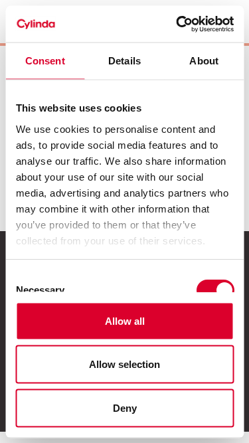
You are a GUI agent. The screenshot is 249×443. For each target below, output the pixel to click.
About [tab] (203, 60)
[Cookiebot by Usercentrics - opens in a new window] (177, 24)
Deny (125, 407)
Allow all (125, 320)
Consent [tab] (45, 60)
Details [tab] (124, 60)
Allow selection (124, 364)
